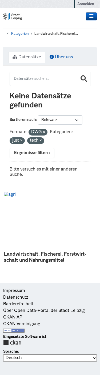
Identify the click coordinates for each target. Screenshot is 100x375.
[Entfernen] (44, 132)
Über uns (63, 57)
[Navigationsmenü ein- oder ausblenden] (91, 16)
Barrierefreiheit (18, 304)
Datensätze (29, 57)
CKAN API (13, 317)
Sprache (10, 352)
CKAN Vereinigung (21, 324)
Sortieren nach (23, 120)
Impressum (14, 291)
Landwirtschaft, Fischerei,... (56, 34)
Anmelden (85, 4)
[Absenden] (83, 79)
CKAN (12, 342)
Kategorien (20, 34)
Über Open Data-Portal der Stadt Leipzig (44, 311)
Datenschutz (15, 297)
